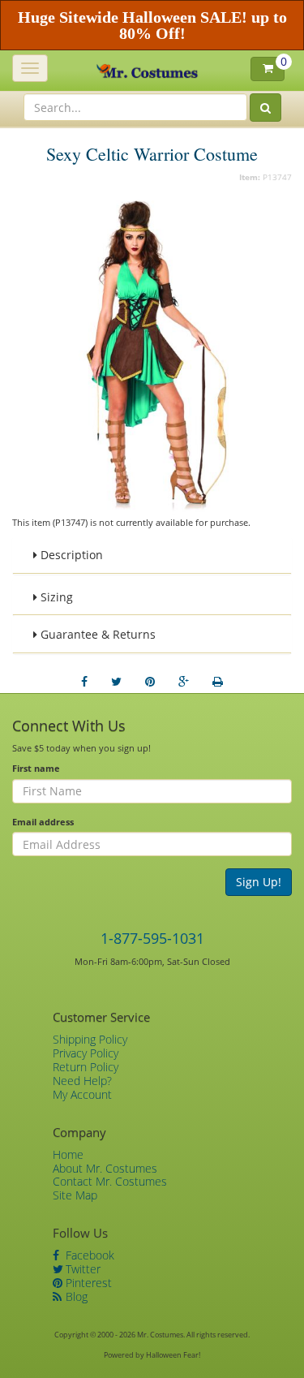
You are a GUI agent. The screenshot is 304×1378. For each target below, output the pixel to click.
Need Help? (82, 1080)
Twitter (81, 1269)
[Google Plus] (183, 681)
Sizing (55, 597)
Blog (75, 1296)
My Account (82, 1094)
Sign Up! (258, 881)
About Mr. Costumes (105, 1168)
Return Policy (85, 1066)
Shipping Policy (90, 1039)
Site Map (75, 1195)
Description (70, 554)
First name (36, 768)
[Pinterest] (150, 681)
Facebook (88, 1255)
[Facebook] (84, 681)
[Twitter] (116, 681)
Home (68, 1154)
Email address (43, 822)
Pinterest (87, 1282)
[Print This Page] (217, 681)
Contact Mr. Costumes (110, 1181)
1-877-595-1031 (152, 938)
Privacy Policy (85, 1053)
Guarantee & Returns (96, 634)
